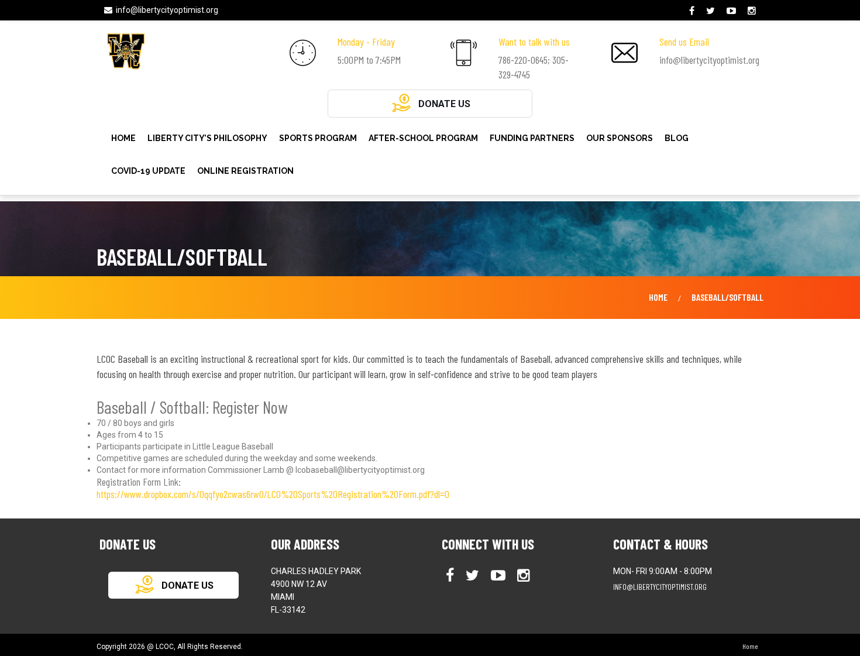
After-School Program (423, 138)
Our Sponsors (619, 138)
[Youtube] (733, 11)
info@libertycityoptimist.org (167, 10)
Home (123, 138)
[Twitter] (712, 11)
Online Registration (245, 171)
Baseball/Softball (727, 297)
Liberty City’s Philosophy (207, 138)
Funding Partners (532, 138)
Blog (677, 138)
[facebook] (693, 11)
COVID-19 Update (148, 171)
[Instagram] (753, 11)
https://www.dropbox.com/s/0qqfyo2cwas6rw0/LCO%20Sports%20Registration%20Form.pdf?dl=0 (273, 493)
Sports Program (318, 138)
